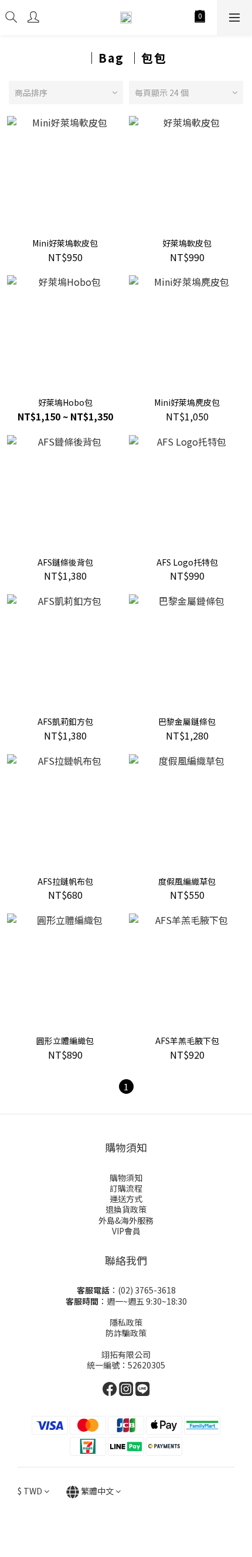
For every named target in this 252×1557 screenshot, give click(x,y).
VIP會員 (126, 1231)
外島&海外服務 (126, 1220)
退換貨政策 (126, 1209)
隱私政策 (126, 1322)
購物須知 (126, 1177)
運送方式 (126, 1198)
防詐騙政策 (126, 1333)
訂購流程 (126, 1188)
